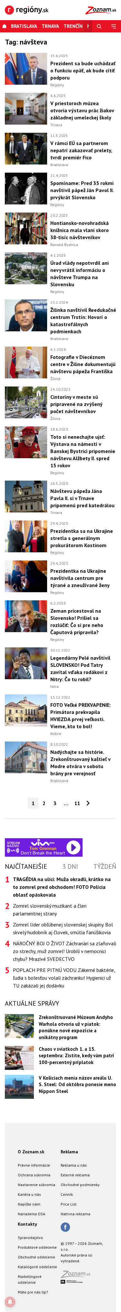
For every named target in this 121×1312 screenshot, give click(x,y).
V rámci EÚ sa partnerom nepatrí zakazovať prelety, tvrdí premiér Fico (81, 150)
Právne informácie (34, 1165)
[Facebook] (65, 1227)
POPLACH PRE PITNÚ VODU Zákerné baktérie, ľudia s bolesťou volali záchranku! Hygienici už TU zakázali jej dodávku (64, 978)
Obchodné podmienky (80, 1184)
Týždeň (104, 866)
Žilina (55, 378)
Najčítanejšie (26, 866)
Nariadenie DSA (31, 1213)
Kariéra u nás (29, 1194)
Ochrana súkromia (34, 1174)
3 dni (70, 866)
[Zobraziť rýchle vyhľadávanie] (99, 26)
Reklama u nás (74, 1165)
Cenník (67, 1194)
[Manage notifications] (10, 1302)
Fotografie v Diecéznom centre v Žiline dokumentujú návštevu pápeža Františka (83, 364)
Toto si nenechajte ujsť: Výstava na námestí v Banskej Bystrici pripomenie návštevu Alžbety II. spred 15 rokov (82, 451)
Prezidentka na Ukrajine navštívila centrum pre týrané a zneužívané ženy (80, 578)
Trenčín (73, 26)
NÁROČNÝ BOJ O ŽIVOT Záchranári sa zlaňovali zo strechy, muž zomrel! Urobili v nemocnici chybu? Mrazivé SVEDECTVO (64, 951)
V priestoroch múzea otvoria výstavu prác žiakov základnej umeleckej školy (82, 110)
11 (77, 803)
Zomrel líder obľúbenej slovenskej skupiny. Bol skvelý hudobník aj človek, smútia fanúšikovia (63, 928)
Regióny (57, 84)
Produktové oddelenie (37, 1247)
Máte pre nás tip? (33, 1292)
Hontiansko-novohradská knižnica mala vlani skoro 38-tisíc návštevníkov (79, 230)
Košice (55, 733)
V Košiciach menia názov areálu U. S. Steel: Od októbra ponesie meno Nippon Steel (77, 1084)
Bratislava (24, 26)
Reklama (69, 1152)
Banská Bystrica (64, 244)
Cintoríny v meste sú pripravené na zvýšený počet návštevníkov (76, 404)
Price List (68, 1204)
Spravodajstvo (30, 1237)
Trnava (50, 26)
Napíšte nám (29, 1204)
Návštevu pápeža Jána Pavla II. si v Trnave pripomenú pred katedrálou (82, 498)
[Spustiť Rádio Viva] (43, 842)
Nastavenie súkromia (36, 1184)
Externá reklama (75, 1174)
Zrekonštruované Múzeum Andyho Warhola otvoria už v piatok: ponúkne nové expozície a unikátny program (76, 1027)
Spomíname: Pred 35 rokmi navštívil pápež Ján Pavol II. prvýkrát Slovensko (82, 190)
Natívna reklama (75, 1213)
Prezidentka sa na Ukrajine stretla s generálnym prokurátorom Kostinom (81, 538)
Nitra (54, 686)
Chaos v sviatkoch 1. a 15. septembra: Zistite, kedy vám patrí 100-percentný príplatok (76, 1055)
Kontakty (27, 1224)
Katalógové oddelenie (37, 1266)
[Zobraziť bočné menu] (113, 26)
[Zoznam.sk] (78, 1276)
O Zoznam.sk (31, 1152)
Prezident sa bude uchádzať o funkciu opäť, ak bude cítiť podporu (83, 70)
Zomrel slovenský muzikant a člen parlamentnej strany (49, 909)
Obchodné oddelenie (36, 1257)
